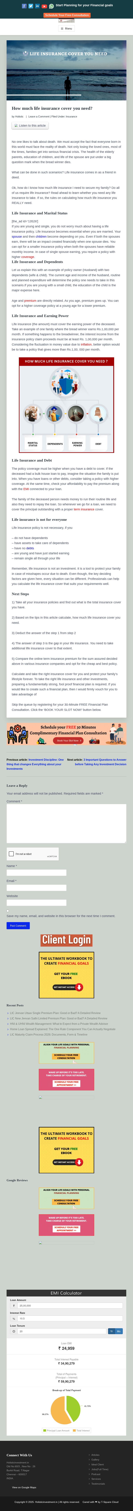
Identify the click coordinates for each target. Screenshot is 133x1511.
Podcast (95, 1474)
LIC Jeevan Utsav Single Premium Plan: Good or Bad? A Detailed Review (55, 1013)
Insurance (71, 116)
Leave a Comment (38, 116)
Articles (95, 1454)
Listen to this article (32, 125)
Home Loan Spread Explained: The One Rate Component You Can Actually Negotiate (63, 1029)
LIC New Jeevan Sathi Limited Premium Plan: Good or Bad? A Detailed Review (58, 1018)
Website (12, 896)
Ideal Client (97, 1464)
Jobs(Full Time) (99, 1469)
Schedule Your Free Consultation (67, 15)
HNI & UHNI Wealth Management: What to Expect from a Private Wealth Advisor (59, 1023)
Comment (14, 801)
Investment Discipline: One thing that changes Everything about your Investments (35, 764)
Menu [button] (68, 28)
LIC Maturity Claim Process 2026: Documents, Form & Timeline (48, 1034)
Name (12, 866)
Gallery (95, 1459)
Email (11, 881)
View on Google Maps (24, 1487)
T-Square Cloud (109, 1502)
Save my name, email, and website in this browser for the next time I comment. (61, 916)
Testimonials (98, 1483)
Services (96, 1478)
